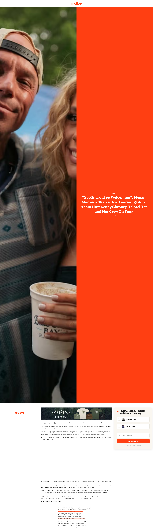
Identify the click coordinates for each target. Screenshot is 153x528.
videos (121, 4)
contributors (138, 4)
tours (110, 4)
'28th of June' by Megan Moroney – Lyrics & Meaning (71, 527)
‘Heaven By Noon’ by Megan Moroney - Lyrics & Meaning (72, 525)
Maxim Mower (114, 216)
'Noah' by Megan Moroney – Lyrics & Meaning (69, 516)
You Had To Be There (75, 422)
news (9, 4)
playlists (28, 4)
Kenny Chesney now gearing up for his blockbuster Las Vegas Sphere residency (63, 496)
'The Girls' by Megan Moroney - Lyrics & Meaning (70, 513)
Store (23, 4)
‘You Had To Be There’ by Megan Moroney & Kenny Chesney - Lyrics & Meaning (77, 508)
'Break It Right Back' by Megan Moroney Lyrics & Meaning (72, 509)
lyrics (39, 4)
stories (44, 4)
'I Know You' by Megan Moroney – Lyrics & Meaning (70, 520)
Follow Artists (133, 441)
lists (12, 4)
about (125, 4)
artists (130, 4)
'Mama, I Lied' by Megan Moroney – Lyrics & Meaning (71, 515)
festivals (17, 4)
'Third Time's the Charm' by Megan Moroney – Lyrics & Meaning (74, 521)
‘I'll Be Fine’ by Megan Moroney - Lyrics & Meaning (70, 511)
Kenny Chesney (49, 423)
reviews (34, 4)
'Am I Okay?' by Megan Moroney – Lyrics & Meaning (71, 523)
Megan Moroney (85, 422)
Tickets (116, 4)
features (105, 4)
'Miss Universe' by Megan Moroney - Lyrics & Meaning (71, 518)
